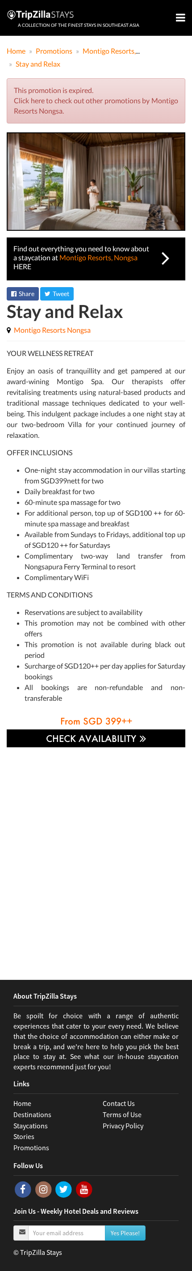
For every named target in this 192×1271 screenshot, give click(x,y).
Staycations (30, 1125)
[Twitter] (64, 1188)
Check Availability (92, 738)
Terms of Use (122, 1114)
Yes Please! (125, 1233)
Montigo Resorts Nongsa (52, 330)
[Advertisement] (96, 857)
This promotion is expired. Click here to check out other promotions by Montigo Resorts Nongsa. (96, 100)
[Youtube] (84, 1188)
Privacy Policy (123, 1125)
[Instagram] (44, 1188)
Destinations (32, 1114)
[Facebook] (23, 1188)
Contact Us (119, 1103)
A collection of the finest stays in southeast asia (78, 25)
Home (22, 1103)
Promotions (31, 1147)
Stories (23, 1136)
